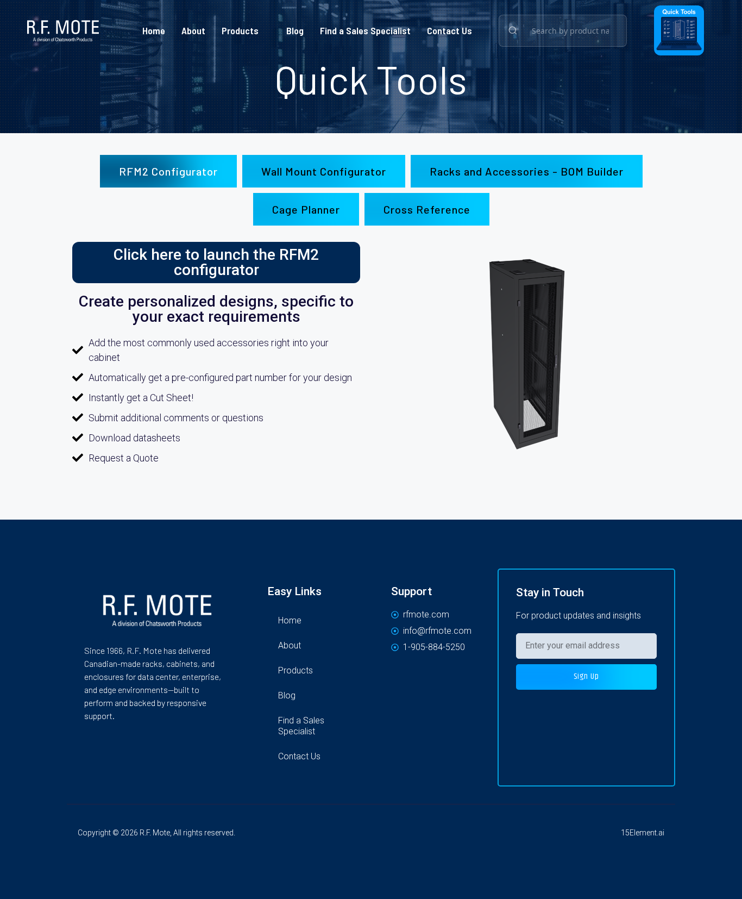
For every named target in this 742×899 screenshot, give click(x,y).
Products (240, 30)
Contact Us (449, 30)
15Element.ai (642, 832)
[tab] (168, 171)
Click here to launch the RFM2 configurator (216, 262)
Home (153, 30)
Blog (295, 30)
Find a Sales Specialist (365, 30)
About (193, 30)
